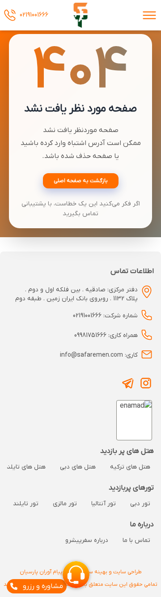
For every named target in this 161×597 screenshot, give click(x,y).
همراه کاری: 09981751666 (106, 335)
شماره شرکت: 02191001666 (105, 315)
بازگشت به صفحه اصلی (81, 180)
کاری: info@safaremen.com (99, 355)
